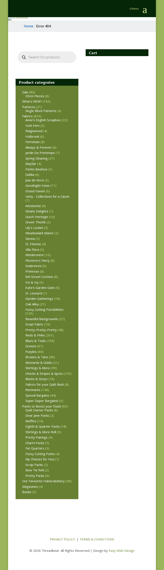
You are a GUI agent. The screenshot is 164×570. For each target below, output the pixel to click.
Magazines (30, 486)
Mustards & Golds (38, 362)
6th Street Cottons (39, 277)
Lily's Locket (34, 227)
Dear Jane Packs (37, 415)
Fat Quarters (34, 448)
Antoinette (33, 206)
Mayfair (30, 163)
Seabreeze (33, 266)
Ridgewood (33, 131)
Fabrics (27, 116)
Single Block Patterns (40, 111)
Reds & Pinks (35, 335)
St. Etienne (33, 244)
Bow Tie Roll (34, 470)
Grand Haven (35, 191)
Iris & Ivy (32, 282)
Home (28, 26)
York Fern (32, 125)
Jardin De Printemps (40, 153)
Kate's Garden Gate (40, 287)
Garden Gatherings (39, 298)
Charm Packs (34, 443)
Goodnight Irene (37, 185)
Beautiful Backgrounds (41, 319)
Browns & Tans (36, 357)
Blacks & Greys (36, 379)
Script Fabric (34, 324)
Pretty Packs (34, 475)
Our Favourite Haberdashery (43, 481)
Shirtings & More (37, 368)
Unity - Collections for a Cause (47, 196)
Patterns (28, 107)
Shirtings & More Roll (40, 432)
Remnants (32, 390)
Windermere (34, 255)
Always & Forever (38, 147)
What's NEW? (32, 101)
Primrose (32, 271)
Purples (31, 351)
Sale (25, 92)
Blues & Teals (35, 341)
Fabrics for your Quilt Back (44, 384)
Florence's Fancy (37, 260)
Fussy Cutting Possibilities (44, 309)
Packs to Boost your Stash (41, 406)
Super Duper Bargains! (41, 400)
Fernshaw (32, 142)
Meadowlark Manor (39, 233)
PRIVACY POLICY (62, 539)
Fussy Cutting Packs (40, 454)
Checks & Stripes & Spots (44, 373)
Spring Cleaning (36, 158)
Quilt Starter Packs (39, 410)
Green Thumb (35, 222)
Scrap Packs (34, 465)
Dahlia (29, 174)
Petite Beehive (36, 169)
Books (26, 492)
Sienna (30, 238)
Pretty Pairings (36, 437)
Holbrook (32, 136)
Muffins (30, 421)
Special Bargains (37, 395)
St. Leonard (33, 293)
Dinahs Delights (36, 211)
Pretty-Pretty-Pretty (41, 330)
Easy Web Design (122, 550)
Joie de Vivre (34, 180)
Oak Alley (32, 304)
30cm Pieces (34, 96)
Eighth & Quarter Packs (42, 426)
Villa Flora (32, 249)
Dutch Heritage (36, 217)
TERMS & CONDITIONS (96, 539)
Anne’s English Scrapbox (43, 120)
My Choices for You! (39, 459)
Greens (30, 346)
